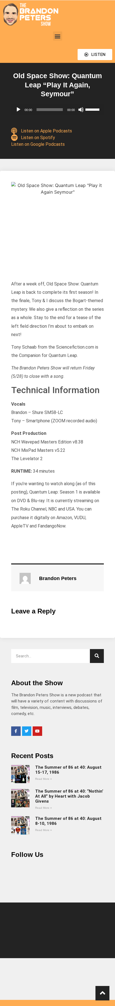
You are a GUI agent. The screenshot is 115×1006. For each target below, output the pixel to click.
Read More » (43, 778)
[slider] (93, 109)
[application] (57, 109)
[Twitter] (27, 731)
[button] (57, 36)
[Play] (18, 109)
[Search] (97, 656)
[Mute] (81, 109)
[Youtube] (37, 731)
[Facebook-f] (16, 731)
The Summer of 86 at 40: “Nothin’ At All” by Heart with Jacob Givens (69, 796)
